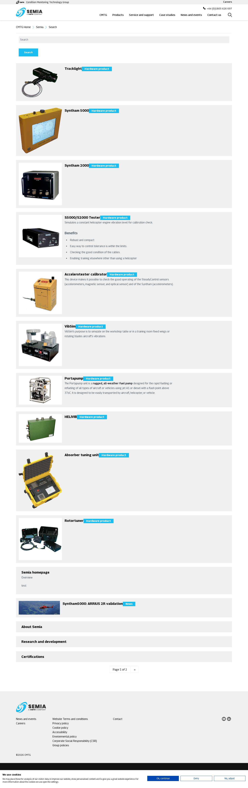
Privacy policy (60, 723)
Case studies (167, 15)
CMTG (103, 15)
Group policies (60, 745)
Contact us (214, 15)
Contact (117, 719)
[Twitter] (224, 719)
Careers (227, 1)
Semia (39, 27)
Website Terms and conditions (70, 719)
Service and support (141, 15)
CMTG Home (23, 27)
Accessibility (59, 732)
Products (118, 15)
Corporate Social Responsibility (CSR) (74, 741)
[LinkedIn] (229, 719)
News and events (191, 15)
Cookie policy (60, 727)
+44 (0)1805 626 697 (219, 8)
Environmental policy (64, 736)
